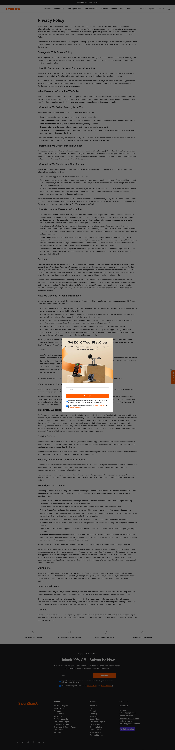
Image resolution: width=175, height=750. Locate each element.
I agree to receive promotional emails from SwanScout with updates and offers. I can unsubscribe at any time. (87, 401)
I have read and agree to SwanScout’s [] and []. (87, 406)
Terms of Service (74, 407)
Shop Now (87, 396)
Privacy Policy (99, 405)
